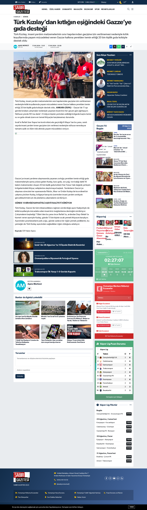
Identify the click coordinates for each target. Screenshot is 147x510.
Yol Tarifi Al (117, 311)
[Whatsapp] (118, 478)
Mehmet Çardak (114, 71)
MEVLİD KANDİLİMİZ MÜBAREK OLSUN (119, 116)
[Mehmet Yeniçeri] (101, 62)
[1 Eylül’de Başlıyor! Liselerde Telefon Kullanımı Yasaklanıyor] (27, 331)
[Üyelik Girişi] (131, 2)
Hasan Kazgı (112, 92)
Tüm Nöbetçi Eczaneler (115, 336)
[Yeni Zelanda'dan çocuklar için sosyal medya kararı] (53, 331)
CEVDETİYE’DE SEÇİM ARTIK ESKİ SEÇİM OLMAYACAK (118, 106)
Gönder (20, 376)
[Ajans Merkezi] (20, 285)
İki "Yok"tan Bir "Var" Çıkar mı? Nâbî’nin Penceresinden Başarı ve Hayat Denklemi (119, 85)
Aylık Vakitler (102, 279)
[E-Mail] (29, 289)
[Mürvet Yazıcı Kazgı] (101, 114)
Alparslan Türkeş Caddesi (117, 95)
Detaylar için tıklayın (114, 397)
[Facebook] (106, 478)
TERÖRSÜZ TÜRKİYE (115, 74)
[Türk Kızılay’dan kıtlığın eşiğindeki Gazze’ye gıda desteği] (53, 75)
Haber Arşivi (81, 497)
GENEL (45, 9)
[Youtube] (114, 478)
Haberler (17, 17)
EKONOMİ (88, 9)
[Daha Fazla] (123, 46)
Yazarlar (44, 2)
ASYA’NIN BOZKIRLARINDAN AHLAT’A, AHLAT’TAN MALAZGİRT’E (118, 64)
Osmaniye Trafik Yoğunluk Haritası (89, 493)
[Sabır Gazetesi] (22, 9)
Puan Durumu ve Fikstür (114, 493)
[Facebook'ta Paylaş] (110, 46)
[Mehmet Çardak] (101, 73)
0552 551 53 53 (62, 480)
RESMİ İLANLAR (108, 9)
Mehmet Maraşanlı (115, 81)
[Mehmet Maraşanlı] (101, 83)
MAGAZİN (78, 9)
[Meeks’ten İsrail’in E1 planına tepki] (53, 308)
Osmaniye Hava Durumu (56, 493)
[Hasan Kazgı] (101, 94)
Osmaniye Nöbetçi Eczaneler (28, 493)
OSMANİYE (67, 9)
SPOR (97, 9)
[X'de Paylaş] (115, 46)
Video (33, 2)
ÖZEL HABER (54, 9)
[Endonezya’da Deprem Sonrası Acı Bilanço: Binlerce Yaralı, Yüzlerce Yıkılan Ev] (79, 308)
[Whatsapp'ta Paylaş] (119, 46)
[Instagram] (110, 478)
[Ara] (128, 9)
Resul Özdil (112, 101)
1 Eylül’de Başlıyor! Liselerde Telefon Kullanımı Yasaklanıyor (27, 342)
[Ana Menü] (132, 9)
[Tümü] (131, 55)
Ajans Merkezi (35, 284)
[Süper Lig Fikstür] (131, 405)
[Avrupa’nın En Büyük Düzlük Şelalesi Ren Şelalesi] (27, 308)
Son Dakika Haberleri (54, 497)
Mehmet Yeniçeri (114, 60)
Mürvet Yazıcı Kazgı (115, 112)
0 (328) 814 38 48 (104, 325)
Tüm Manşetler (23, 497)
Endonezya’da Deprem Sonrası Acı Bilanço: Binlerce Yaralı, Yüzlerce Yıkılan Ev (78, 318)
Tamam (131, 507)
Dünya (25, 17)
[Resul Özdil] (101, 104)
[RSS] (122, 478)
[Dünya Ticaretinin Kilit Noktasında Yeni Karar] (79, 331)
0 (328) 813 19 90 (105, 311)
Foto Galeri (21, 2)
